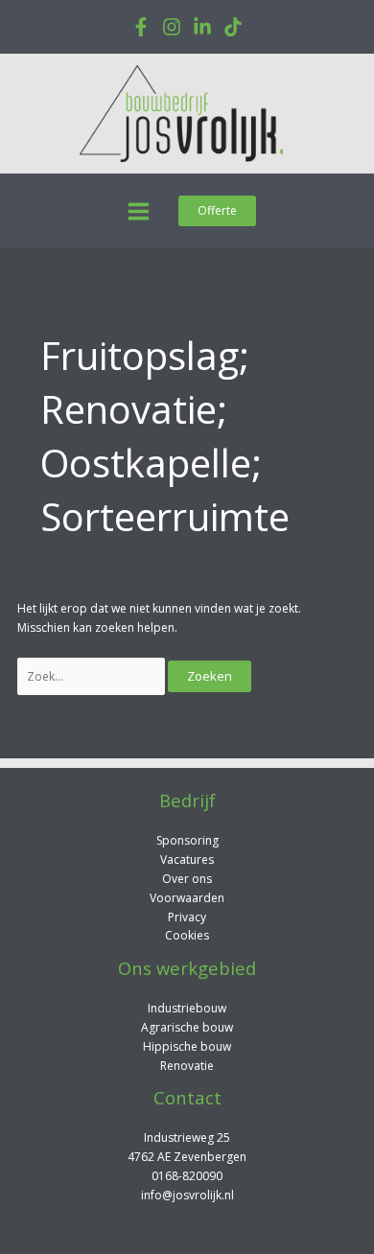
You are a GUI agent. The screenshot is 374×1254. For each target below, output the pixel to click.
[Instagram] (171, 26)
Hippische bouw (187, 1046)
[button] (217, 211)
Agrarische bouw (187, 1027)
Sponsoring (187, 840)
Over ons (187, 879)
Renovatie (187, 1065)
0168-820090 (187, 1176)
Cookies (187, 935)
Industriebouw (187, 1008)
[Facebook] (141, 26)
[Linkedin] (202, 26)
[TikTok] (233, 26)
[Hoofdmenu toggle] (138, 211)
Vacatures (187, 859)
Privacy (187, 917)
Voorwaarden (187, 898)
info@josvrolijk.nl (187, 1195)
